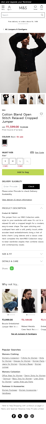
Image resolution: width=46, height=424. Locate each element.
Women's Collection (10, 358)
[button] (8, 314)
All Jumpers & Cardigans (16, 29)
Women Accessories (27, 390)
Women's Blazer (26, 364)
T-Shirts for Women (29, 358)
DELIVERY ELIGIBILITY (12, 181)
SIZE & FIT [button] (7, 254)
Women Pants (38, 361)
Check (31, 186)
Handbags (6, 393)
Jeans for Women (9, 364)
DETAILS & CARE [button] (10, 261)
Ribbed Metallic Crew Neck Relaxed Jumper (30, 328)
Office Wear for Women (12, 375)
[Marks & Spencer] (23, 10)
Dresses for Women (22, 361)
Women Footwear (9, 390)
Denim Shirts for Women (34, 375)
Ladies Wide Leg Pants (23, 381)
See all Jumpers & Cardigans (24, 334)
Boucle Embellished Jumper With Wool (10, 325)
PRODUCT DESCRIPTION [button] (14, 208)
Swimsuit (6, 378)
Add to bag (23, 172)
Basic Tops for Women (22, 378)
